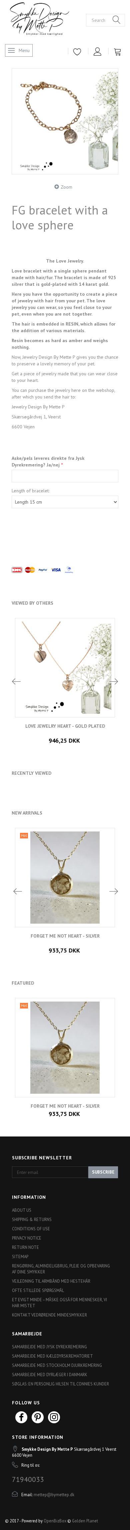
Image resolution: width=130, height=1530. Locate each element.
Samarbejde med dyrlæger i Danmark (49, 1374)
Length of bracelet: (30, 491)
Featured (23, 983)
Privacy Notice (26, 1238)
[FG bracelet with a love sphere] (65, 121)
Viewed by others (32, 603)
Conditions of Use (31, 1228)
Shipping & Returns (32, 1219)
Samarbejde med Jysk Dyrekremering (49, 1346)
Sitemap (20, 1256)
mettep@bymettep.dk (54, 1494)
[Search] (116, 20)
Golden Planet (85, 1520)
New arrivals (27, 813)
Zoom (66, 187)
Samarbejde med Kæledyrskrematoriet (52, 1356)
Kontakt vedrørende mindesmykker (49, 1314)
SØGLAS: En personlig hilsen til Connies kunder (60, 1383)
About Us (21, 1210)
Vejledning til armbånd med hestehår (51, 1281)
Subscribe (103, 1172)
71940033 (28, 1479)
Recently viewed (31, 773)
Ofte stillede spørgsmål (38, 1290)
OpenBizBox (55, 1520)
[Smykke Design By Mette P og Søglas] (45, 20)
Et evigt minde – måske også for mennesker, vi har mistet (59, 1302)
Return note (25, 1247)
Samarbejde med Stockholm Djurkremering (57, 1365)
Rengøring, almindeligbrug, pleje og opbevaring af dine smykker (61, 1268)
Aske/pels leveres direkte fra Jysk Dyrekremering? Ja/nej (48, 461)
